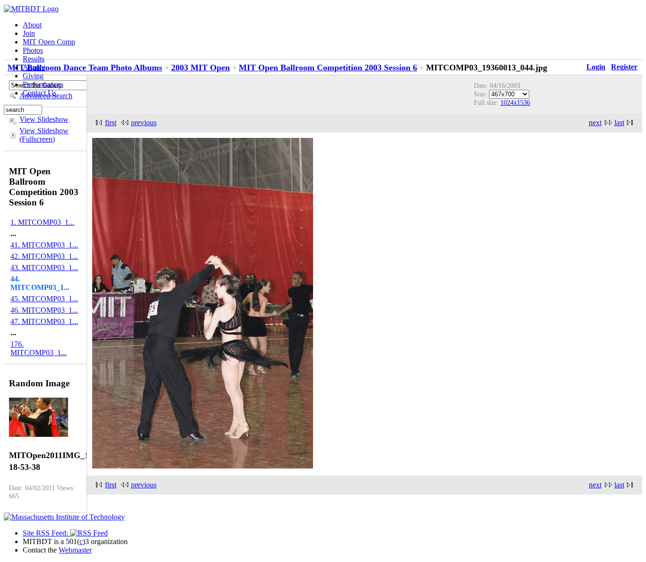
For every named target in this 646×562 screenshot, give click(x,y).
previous (144, 123)
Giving (33, 76)
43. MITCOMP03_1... (44, 268)
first (110, 123)
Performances (43, 84)
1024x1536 (515, 102)
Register (624, 67)
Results (33, 59)
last (619, 123)
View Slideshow (44, 119)
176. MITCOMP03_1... (38, 348)
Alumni (34, 67)
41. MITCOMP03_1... (44, 245)
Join (29, 33)
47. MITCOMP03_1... (44, 321)
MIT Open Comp (49, 42)
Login (595, 67)
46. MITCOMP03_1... (44, 310)
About (32, 25)
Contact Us (39, 93)
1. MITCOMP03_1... (42, 222)
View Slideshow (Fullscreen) (44, 135)
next (595, 123)
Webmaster (75, 550)
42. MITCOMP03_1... (44, 256)
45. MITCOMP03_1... (44, 299)
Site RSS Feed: (46, 533)
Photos (33, 50)
